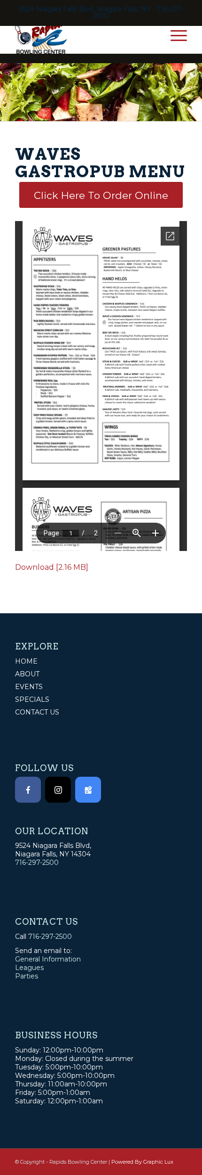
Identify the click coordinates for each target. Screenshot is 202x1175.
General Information (48, 959)
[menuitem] (174, 35)
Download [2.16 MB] (51, 567)
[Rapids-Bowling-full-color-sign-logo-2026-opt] (83, 35)
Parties (26, 976)
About (27, 674)
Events (29, 686)
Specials (32, 699)
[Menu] (174, 35)
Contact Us (37, 712)
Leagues (29, 967)
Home (26, 661)
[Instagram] (58, 790)
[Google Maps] (88, 790)
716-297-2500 (37, 862)
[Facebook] (28, 790)
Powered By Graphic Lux (142, 1162)
